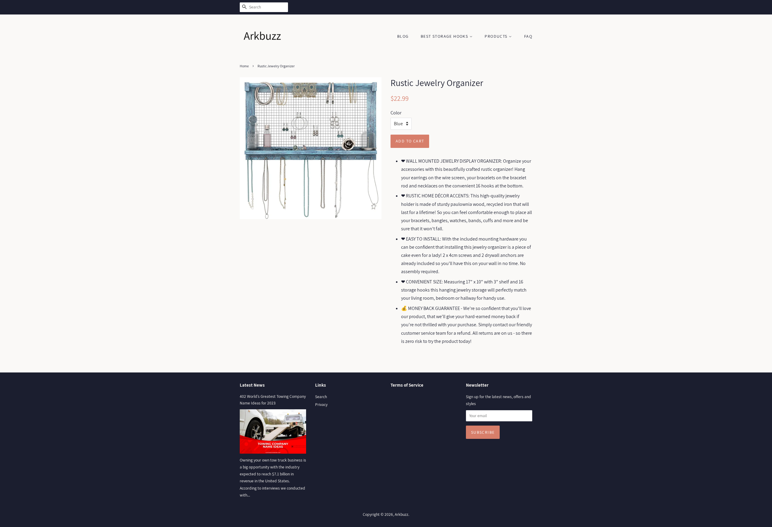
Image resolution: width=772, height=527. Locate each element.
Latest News (252, 385)
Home (244, 66)
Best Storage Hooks (445, 36)
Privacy (321, 404)
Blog (403, 36)
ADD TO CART (410, 141)
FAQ (528, 36)
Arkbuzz (401, 514)
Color (396, 113)
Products (497, 36)
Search (321, 396)
